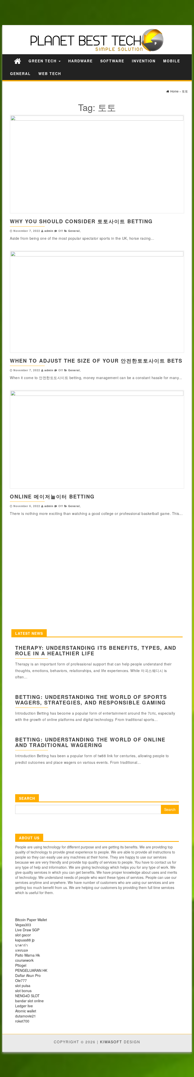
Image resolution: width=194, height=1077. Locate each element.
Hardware (80, 60)
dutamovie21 (25, 1015)
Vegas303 (23, 924)
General (20, 73)
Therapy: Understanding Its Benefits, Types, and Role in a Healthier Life (95, 650)
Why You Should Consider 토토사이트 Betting (81, 221)
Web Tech (49, 73)
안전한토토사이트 (143, 360)
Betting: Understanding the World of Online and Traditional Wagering (90, 742)
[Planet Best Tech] (17, 60)
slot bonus (23, 990)
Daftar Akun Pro (28, 975)
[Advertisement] (88, 12)
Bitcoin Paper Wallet (31, 919)
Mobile (171, 60)
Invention (144, 60)
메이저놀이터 (50, 496)
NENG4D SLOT (27, 995)
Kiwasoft (111, 1041)
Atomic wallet (25, 1010)
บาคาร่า (21, 945)
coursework (24, 960)
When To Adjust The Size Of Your (65, 360)
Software (112, 60)
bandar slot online (29, 1000)
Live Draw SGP (27, 929)
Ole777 (21, 980)
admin (48, 231)
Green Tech (43, 60)
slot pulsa (22, 985)
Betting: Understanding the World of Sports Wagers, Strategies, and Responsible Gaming (91, 699)
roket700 (22, 1021)
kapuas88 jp (25, 939)
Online (22, 496)
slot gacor (23, 934)
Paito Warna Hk (27, 955)
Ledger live (24, 1005)
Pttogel (20, 965)
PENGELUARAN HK (31, 970)
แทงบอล (21, 950)
